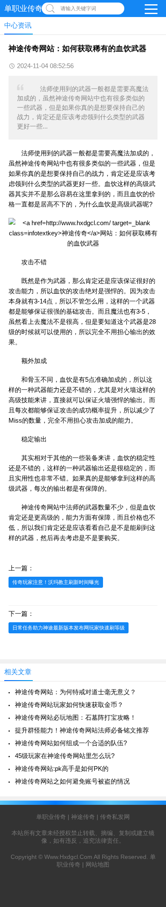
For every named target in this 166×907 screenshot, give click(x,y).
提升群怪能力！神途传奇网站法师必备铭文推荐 (82, 730)
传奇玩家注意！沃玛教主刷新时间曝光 (55, 582)
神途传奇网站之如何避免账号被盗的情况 (72, 781)
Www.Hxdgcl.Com (68, 856)
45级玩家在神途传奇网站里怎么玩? (64, 755)
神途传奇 (34, 163)
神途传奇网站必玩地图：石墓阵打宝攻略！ (75, 717)
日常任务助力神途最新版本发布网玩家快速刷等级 (68, 628)
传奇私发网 (115, 816)
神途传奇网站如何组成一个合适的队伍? (71, 743)
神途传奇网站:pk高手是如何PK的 (62, 768)
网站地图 (97, 864)
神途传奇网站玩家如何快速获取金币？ (69, 704)
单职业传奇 (23, 8)
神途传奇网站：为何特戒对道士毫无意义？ (75, 691)
